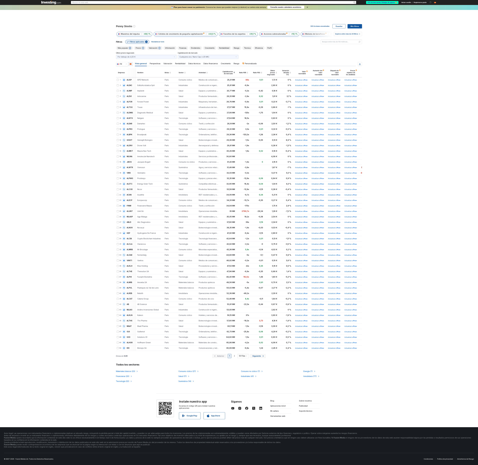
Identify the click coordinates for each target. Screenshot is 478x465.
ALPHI (129, 277)
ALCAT (129, 299)
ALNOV (130, 228)
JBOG (129, 162)
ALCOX (130, 189)
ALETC (129, 184)
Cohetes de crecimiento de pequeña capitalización (180, 34)
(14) (185, 381)
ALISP (129, 80)
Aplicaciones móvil (278, 406)
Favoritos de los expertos (234, 34)
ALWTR (130, 167)
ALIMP (129, 91)
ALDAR (129, 124)
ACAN (129, 195)
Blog (272, 401)
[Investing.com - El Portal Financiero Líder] (51, 2)
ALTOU (130, 107)
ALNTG (130, 118)
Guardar (339, 26)
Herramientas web (277, 416)
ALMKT (130, 151)
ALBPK (129, 134)
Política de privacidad (445, 459)
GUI (128, 332)
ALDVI (129, 96)
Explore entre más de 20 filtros (346, 34)
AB (128, 304)
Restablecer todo (157, 42)
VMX (129, 173)
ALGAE (129, 255)
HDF (128, 233)
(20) (122, 376)
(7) (250, 371)
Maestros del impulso (130, 34)
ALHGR (130, 342)
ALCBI (129, 238)
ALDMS (130, 113)
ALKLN (129, 315)
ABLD (129, 222)
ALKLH (129, 266)
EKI (128, 348)
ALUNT (130, 211)
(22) (122, 381)
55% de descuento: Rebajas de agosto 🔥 (382, 2)
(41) (247, 376)
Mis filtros (355, 26)
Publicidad (303, 406)
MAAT (129, 326)
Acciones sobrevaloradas (275, 34)
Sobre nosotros (305, 401)
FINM (129, 206)
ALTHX (129, 321)
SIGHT (129, 140)
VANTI (129, 260)
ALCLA (129, 244)
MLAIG (129, 310)
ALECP (129, 200)
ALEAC (129, 85)
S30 (128, 337)
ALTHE (129, 271)
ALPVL (129, 288)
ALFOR (129, 102)
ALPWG (130, 178)
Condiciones (428, 459)
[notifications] (430, 2)
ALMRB (130, 249)
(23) (125, 371)
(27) (187, 371)
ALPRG (129, 129)
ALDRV (129, 145)
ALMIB (129, 282)
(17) (183, 376)
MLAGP (130, 217)
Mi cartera (274, 411)
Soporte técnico (305, 411)
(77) (310, 376)
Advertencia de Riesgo (465, 459)
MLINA (129, 156)
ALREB (129, 293)
